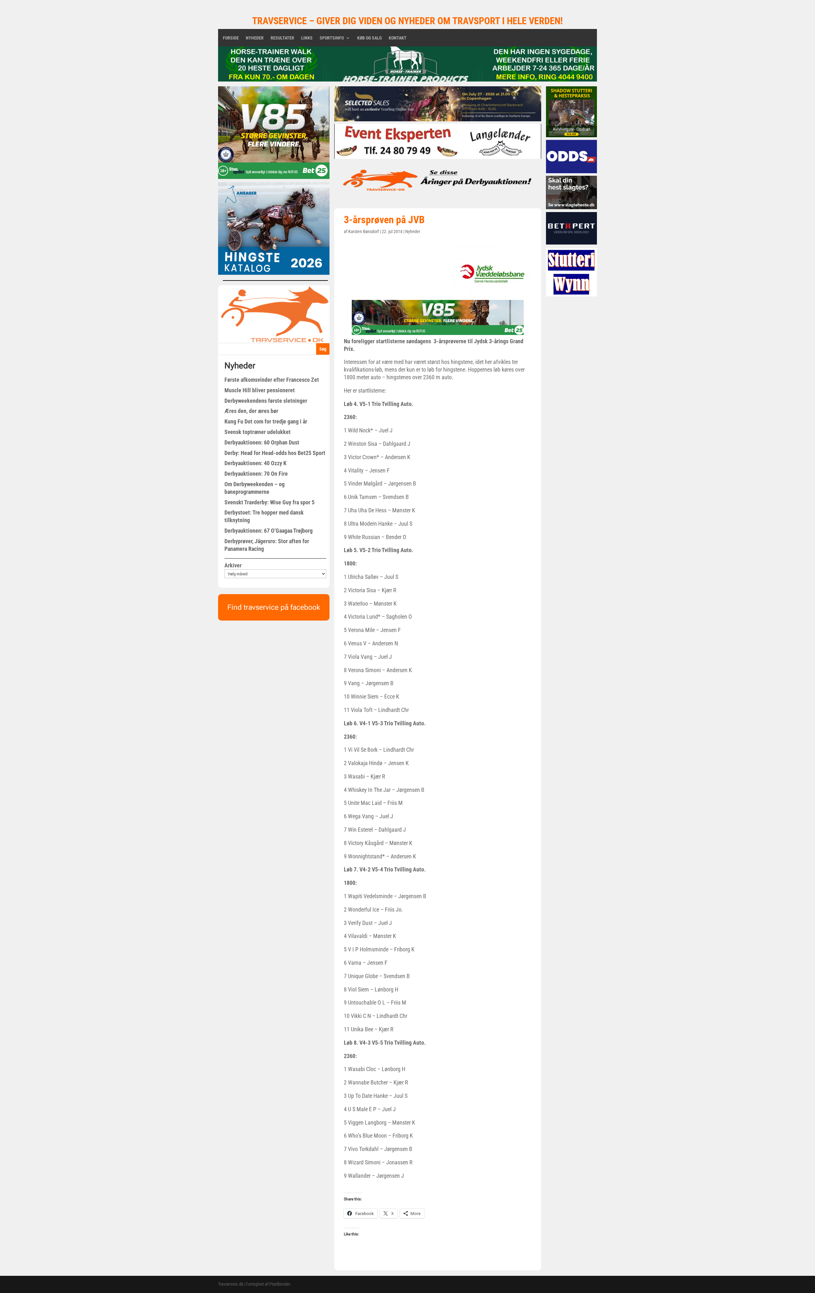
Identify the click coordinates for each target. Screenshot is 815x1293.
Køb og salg (369, 38)
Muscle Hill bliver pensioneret (259, 390)
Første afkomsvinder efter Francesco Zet (271, 379)
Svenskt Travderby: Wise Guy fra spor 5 (269, 502)
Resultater (282, 38)
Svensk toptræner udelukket (257, 432)
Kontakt (398, 38)
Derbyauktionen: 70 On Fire (256, 473)
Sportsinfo (332, 38)
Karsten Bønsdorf (363, 231)
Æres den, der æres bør (251, 411)
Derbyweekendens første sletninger (265, 400)
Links (307, 38)
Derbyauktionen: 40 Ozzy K (255, 463)
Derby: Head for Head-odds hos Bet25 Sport (274, 453)
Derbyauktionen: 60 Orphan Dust (261, 442)
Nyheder (255, 38)
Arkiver (233, 565)
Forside (231, 38)
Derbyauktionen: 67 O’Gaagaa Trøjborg (268, 530)
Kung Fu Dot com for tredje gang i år (265, 421)
